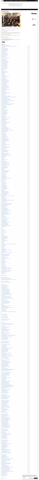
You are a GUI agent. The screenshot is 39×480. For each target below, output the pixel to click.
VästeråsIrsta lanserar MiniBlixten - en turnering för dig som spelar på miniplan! (9, 279)
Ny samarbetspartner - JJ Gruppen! (5, 110)
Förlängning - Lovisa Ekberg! (4, 83)
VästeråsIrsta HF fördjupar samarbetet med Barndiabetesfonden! (7, 471)
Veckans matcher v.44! (4, 137)
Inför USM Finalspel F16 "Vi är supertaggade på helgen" (7, 270)
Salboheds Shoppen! (4, 181)
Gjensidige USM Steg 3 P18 (4, 410)
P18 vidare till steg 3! (3, 166)
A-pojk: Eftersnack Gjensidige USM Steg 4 (5, 400)
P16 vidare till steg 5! (3, 77)
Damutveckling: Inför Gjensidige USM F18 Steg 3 (6, 426)
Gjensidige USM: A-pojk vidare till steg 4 (5, 417)
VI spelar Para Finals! (3, 273)
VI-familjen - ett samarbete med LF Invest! (5, 470)
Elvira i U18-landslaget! (4, 230)
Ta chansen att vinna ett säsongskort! (5, 188)
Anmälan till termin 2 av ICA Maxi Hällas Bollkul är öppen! (7, 104)
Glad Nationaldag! (3, 262)
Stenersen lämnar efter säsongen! (5, 62)
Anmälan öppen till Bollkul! (4, 187)
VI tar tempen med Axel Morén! (4, 220)
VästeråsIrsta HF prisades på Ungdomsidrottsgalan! (6, 389)
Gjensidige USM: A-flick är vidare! (5, 421)
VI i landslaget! (3, 215)
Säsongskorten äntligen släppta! (5, 60)
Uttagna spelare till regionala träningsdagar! (6, 144)
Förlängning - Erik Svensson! (4, 93)
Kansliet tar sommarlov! (4, 51)
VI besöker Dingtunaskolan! (4, 345)
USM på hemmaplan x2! (4, 78)
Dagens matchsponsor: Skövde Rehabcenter (6, 450)
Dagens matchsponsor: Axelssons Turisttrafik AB (6, 289)
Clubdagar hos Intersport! (4, 395)
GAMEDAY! (3, 160)
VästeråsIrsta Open (3, 264)
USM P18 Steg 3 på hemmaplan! (4, 317)
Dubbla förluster (3, 115)
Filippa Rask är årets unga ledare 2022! (5, 404)
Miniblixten (3, 242)
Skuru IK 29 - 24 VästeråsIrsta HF (4, 390)
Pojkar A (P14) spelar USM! (4, 356)
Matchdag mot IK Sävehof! (4, 111)
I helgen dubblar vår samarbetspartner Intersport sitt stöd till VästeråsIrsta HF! (8, 335)
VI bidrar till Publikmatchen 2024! (4, 306)
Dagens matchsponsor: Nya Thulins (5, 412)
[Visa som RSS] (21, 11)
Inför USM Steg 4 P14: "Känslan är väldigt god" (6, 296)
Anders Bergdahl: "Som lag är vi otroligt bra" (6, 383)
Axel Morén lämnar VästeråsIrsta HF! (5, 66)
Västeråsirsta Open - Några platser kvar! (5, 191)
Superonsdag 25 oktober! (4, 346)
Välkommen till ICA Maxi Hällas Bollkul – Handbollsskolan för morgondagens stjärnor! (9, 46)
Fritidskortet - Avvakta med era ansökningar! (6, 170)
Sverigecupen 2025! (3, 133)
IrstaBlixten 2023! (3, 461)
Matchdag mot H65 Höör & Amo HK (5, 109)
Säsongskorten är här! (4, 379)
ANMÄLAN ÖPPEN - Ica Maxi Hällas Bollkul (5, 258)
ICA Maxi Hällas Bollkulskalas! (4, 106)
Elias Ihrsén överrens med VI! (4, 219)
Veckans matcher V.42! (4, 142)
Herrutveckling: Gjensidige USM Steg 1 (5, 466)
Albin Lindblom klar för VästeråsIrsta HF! (5, 290)
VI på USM (3, 247)
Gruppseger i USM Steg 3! (4, 328)
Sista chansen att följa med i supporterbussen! (6, 122)
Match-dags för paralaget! (4, 126)
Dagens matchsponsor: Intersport (5, 350)
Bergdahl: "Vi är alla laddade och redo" (5, 330)
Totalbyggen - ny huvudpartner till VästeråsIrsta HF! (6, 460)
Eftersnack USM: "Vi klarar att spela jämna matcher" (6, 333)
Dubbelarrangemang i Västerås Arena (5, 236)
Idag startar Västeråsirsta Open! (4, 176)
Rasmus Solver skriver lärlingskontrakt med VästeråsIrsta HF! (7, 252)
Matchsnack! (3, 229)
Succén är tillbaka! (3, 295)
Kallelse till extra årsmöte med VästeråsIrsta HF (6, 366)
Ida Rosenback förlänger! (4, 121)
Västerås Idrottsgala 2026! (4, 88)
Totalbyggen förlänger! (4, 177)
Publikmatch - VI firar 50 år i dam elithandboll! (6, 214)
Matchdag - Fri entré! (3, 94)
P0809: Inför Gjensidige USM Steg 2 (5, 438)
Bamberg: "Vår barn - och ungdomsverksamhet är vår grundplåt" (7, 355)
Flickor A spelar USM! (4, 360)
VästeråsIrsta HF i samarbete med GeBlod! (5, 76)
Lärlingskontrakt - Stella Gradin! (4, 55)
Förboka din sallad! (3, 95)
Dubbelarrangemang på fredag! (4, 71)
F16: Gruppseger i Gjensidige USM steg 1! (5, 459)
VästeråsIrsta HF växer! (4, 448)
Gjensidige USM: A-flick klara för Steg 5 (5, 401)
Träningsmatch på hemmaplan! (4, 186)
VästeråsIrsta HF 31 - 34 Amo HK (5, 442)
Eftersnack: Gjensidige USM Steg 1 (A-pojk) (6, 449)
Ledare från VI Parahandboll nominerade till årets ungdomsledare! (7, 324)
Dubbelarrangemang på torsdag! (5, 154)
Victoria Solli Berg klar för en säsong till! (5, 218)
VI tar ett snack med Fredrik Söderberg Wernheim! (6, 225)
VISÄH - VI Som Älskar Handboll (4, 127)
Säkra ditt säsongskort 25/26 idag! (5, 192)
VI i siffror (3, 253)
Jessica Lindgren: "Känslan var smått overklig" (6, 384)
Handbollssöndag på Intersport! (4, 472)
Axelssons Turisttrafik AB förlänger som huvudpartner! (6, 297)
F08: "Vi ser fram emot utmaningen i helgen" (5, 433)
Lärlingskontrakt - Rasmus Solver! (5, 50)
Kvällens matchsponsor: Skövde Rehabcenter (6, 302)
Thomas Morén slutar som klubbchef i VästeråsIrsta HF (6, 372)
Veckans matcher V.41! (4, 149)
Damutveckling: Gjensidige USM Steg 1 (5, 465)
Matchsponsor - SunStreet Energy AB (5, 224)
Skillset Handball (3, 73)
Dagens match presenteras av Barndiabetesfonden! (6, 443)
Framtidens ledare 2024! (4, 284)
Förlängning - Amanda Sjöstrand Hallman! (5, 98)
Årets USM (3, 57)
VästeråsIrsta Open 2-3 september (5, 368)
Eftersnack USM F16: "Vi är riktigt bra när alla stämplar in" (7, 323)
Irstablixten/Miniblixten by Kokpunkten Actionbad (6, 153)
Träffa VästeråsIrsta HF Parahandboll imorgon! (6, 344)
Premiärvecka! (3, 367)
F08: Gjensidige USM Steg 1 (4, 454)
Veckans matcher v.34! (4, 182)
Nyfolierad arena (3, 197)
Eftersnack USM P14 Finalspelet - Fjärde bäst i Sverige (6, 268)
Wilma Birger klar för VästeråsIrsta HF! (5, 382)
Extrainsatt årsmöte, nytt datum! (4, 257)
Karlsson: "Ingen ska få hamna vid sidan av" (5, 373)
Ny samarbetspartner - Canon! (4, 72)
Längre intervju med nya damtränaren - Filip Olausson (6, 204)
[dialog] (30, 476)
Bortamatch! (3, 231)
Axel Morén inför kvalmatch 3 (4, 275)
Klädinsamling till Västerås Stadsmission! (5, 357)
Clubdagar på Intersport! (4, 464)
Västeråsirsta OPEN (3, 251)
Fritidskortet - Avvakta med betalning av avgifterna (6, 155)
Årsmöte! (2, 180)
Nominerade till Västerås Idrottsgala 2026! (5, 89)
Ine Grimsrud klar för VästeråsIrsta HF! (5, 82)
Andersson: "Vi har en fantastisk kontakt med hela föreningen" (7, 307)
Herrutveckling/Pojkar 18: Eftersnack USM (5, 362)
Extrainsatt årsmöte (3, 259)
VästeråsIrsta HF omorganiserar (4, 198)
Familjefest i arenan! (3, 120)
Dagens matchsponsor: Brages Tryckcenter (5, 341)
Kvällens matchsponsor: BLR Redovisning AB (6, 319)
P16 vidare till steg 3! (5, 11)
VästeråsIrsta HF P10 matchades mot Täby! (5, 406)
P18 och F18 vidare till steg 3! (4, 246)
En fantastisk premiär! (4, 411)
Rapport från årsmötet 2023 (4, 378)
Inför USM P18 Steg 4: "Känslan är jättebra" (5, 291)
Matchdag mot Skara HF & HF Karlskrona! (5, 87)
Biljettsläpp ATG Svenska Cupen (4, 475)
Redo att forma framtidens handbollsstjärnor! (6, 361)
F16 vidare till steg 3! (3, 148)
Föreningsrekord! (3, 105)
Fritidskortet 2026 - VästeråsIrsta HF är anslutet (6, 45)
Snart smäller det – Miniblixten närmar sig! (5, 128)
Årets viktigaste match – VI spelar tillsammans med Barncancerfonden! (8, 100)
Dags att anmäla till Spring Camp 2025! (5, 208)
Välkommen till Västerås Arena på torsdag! (5, 427)
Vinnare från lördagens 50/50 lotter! (5, 240)
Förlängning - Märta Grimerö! (4, 67)
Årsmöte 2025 (3, 202)
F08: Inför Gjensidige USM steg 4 (5, 394)
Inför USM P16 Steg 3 (4, 322)
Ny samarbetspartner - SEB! (4, 116)
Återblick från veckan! (4, 143)
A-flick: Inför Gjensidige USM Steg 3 (5, 422)
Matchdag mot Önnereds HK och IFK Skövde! (6, 117)
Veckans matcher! (3, 175)
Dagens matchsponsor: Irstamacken (5, 300)
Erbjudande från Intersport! (4, 432)
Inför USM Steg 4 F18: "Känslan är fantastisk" (6, 301)
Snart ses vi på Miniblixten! (4, 226)
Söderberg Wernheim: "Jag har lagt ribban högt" (6, 377)
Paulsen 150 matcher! (4, 416)
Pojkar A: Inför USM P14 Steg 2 (4, 339)
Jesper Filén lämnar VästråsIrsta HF (5, 49)
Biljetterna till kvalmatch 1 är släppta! (5, 285)
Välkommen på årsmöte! (4, 455)
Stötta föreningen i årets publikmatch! (5, 308)
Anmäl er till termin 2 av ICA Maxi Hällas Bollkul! (6, 329)
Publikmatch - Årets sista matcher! (5, 213)
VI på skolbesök (3, 248)
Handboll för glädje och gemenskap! (5, 171)
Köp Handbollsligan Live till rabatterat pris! (5, 193)
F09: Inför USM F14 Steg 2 (4, 334)
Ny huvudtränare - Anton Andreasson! (5, 61)
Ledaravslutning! (3, 263)
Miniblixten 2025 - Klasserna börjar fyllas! (5, 165)
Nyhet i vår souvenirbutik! (4, 444)
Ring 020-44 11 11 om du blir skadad (5, 147)
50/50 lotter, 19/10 (3, 235)
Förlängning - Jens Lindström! (4, 56)
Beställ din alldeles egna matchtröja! (5, 131)
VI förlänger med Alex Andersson (5, 237)
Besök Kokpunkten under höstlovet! (5, 138)
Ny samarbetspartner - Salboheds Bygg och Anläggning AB (7, 203)
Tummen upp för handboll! (4, 405)
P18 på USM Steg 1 (3, 169)
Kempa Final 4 (3, 388)
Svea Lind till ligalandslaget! (4, 84)
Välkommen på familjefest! (4, 164)
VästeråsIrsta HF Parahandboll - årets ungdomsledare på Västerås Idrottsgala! (9, 311)
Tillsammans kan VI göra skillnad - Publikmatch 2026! (6, 99)
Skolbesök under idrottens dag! (4, 159)
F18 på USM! (3, 158)
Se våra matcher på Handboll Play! (5, 351)
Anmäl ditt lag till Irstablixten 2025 (5, 209)
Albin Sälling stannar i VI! (4, 199)
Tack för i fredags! (3, 132)
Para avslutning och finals (4, 269)
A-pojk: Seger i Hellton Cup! (4, 437)
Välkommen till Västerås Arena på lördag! (5, 415)
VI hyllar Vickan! (3, 431)
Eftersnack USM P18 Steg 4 (4, 286)
